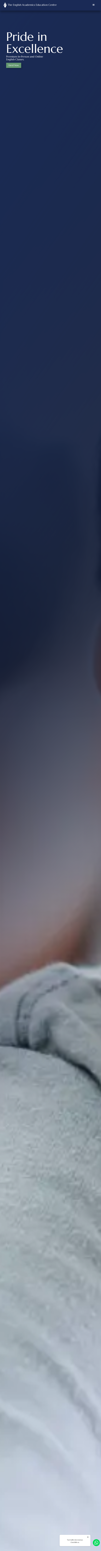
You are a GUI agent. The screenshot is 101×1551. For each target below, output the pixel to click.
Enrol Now (14, 65)
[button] (93, 5)
